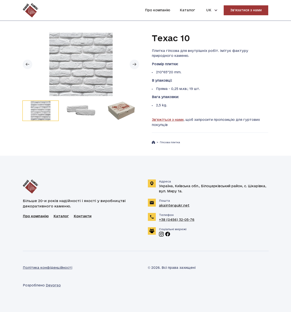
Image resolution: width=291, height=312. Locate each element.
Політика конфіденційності (47, 267)
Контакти (82, 216)
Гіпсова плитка (170, 142)
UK (208, 10)
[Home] (153, 142)
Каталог (187, 10)
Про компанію (157, 10)
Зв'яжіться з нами (168, 119)
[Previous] (27, 64)
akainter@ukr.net (174, 205)
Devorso (53, 285)
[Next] (134, 64)
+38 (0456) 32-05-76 (176, 219)
